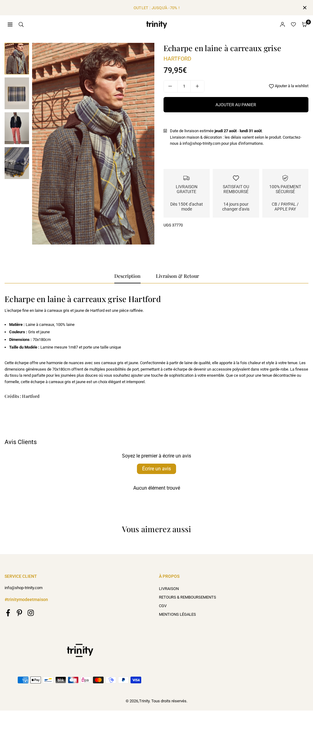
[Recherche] (21, 24)
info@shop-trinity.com (23, 588)
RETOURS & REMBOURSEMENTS (187, 597)
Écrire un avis (156, 469)
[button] (304, 24)
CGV (163, 605)
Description (127, 276)
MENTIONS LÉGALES (177, 614)
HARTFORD (177, 58)
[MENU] (10, 24)
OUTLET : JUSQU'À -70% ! (157, 8)
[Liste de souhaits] (293, 24)
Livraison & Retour (177, 276)
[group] (93, 144)
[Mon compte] (282, 24)
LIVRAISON (169, 588)
